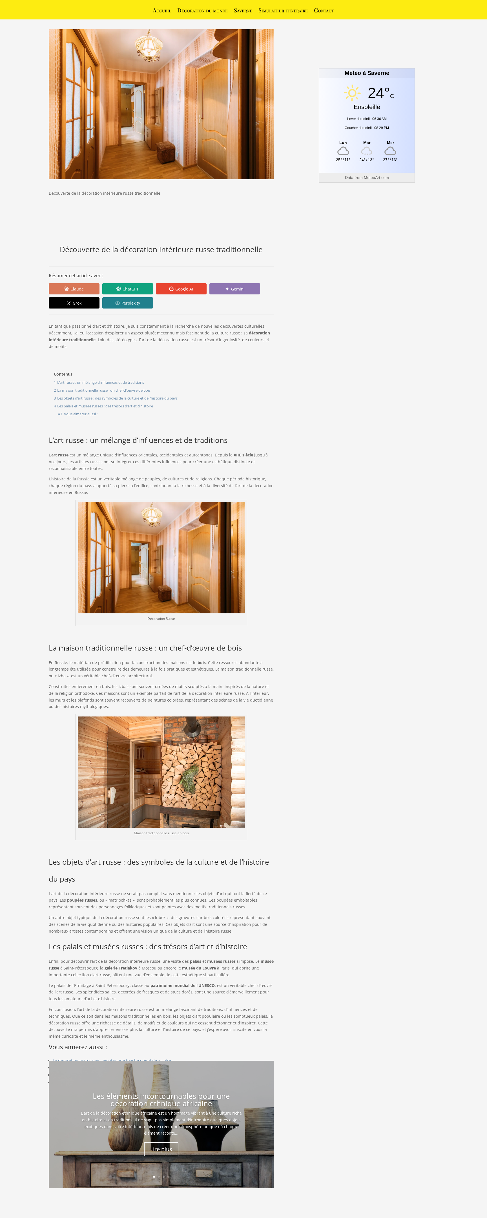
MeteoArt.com (376, 177)
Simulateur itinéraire (283, 11)
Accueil (162, 11)
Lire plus (161, 1149)
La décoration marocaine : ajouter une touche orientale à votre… (113, 1060)
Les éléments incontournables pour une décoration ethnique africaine (161, 1099)
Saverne (243, 11)
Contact (324, 11)
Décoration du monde (202, 11)
